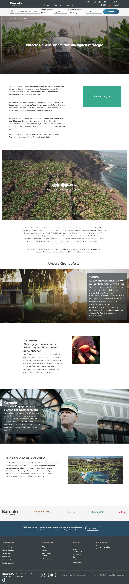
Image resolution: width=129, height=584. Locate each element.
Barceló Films (6, 557)
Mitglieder (45, 547)
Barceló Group (7, 547)
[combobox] (27, 12)
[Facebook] (41, 575)
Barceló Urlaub (7, 553)
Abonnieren (93, 528)
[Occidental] (97, 512)
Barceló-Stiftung (8, 550)
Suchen (111, 12)
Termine (47, 9)
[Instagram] (44, 575)
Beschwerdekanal (8, 563)
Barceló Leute (7, 560)
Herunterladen (104, 547)
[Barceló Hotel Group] (16, 4)
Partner (44, 550)
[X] (48, 575)
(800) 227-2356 (100, 2)
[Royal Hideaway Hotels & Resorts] (42, 512)
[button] (110, 2)
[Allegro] (123, 512)
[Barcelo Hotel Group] (8, 575)
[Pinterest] (55, 575)
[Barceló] (71, 512)
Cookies (93, 575)
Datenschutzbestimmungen (79, 575)
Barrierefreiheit (118, 575)
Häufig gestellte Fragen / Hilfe (77, 549)
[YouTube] (51, 575)
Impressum (65, 575)
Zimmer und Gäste (75, 9)
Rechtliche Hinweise (105, 575)
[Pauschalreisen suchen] (12, 12)
